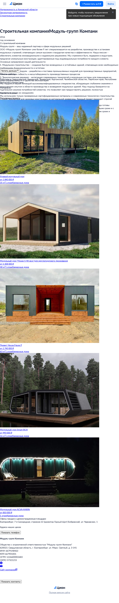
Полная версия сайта (59, 592)
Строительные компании (12, 15)
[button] (113, 12)
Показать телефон (10, 532)
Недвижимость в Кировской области (18, 9)
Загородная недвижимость (13, 12)
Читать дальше (9, 70)
